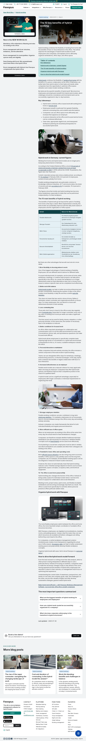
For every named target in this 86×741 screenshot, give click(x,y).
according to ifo (57, 186)
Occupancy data (57, 544)
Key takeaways (46, 62)
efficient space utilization (50, 455)
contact (12, 713)
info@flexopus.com (29, 715)
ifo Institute (44, 177)
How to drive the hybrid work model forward (55, 74)
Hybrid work (42, 80)
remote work (53, 106)
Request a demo (76, 7)
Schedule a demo (20, 34)
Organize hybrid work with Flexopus (52, 71)
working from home (70, 80)
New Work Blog (8, 12)
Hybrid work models (45, 289)
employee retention (45, 417)
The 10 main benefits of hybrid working (53, 68)
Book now (76, 635)
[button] (56, 4)
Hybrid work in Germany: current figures (53, 65)
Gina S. (61, 17)
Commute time (47, 312)
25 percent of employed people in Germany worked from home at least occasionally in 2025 (59, 168)
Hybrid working (21, 12)
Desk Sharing (54, 441)
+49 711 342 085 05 (28, 712)
